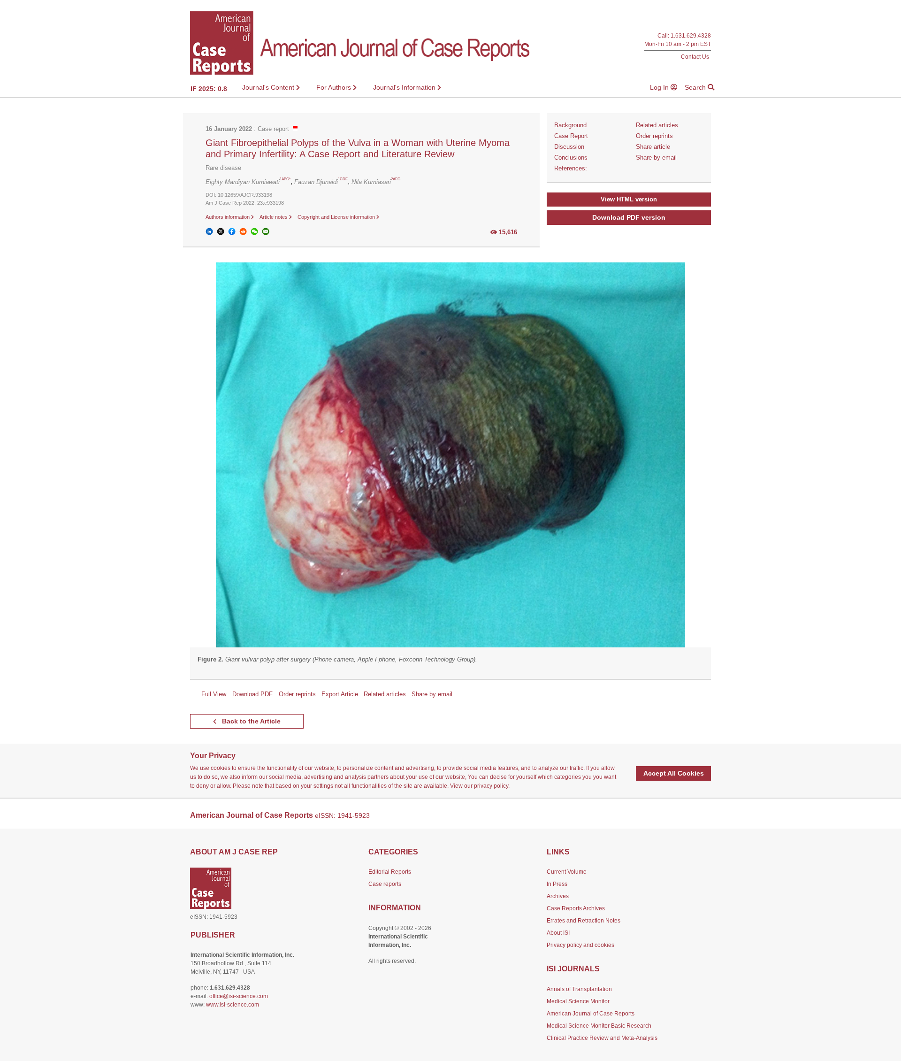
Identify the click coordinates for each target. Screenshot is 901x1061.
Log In (660, 87)
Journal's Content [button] (269, 87)
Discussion (569, 146)
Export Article (339, 694)
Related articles (657, 125)
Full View (213, 694)
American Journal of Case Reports (590, 1013)
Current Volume (567, 872)
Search (696, 87)
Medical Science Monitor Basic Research (599, 1026)
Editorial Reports (389, 872)
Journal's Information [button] (405, 87)
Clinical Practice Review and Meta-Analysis (602, 1038)
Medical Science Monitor (578, 1001)
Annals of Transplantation (579, 989)
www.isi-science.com (232, 1004)
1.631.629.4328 (691, 36)
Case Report (571, 135)
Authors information (228, 217)
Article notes (274, 217)
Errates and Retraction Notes (583, 920)
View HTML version (629, 199)
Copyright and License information (337, 217)
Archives (558, 896)
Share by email (656, 157)
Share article (653, 146)
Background (570, 125)
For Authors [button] (334, 87)
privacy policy (491, 786)
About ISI (558, 933)
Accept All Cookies (673, 773)
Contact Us (695, 57)
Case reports (384, 884)
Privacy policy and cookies (580, 945)
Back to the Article (250, 721)
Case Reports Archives (576, 908)
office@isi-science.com (238, 996)
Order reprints (654, 135)
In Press (557, 884)
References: (570, 168)
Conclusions (571, 157)
